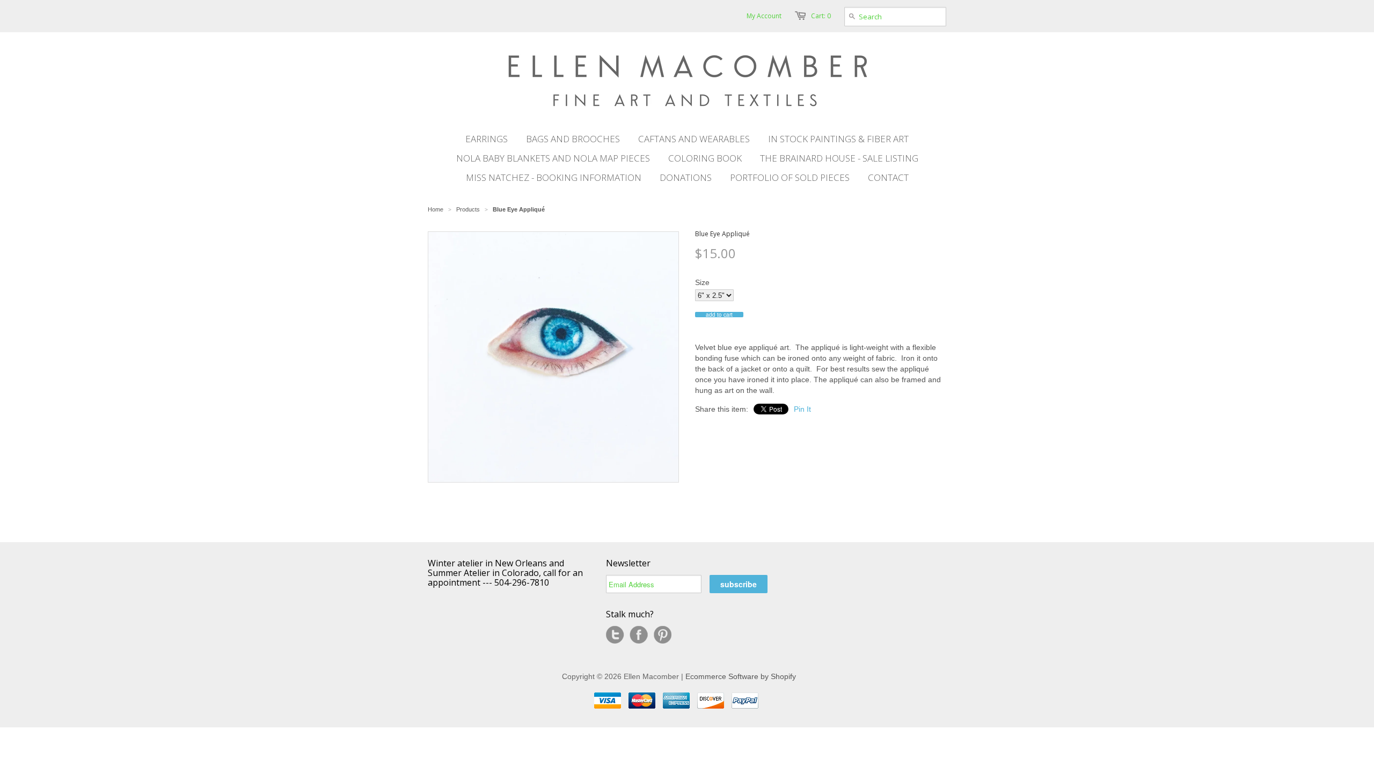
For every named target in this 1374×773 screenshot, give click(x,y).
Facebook (639, 635)
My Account (764, 15)
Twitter (615, 635)
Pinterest (662, 635)
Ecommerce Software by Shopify (740, 676)
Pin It (802, 409)
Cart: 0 (821, 15)
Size (702, 282)
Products (468, 209)
